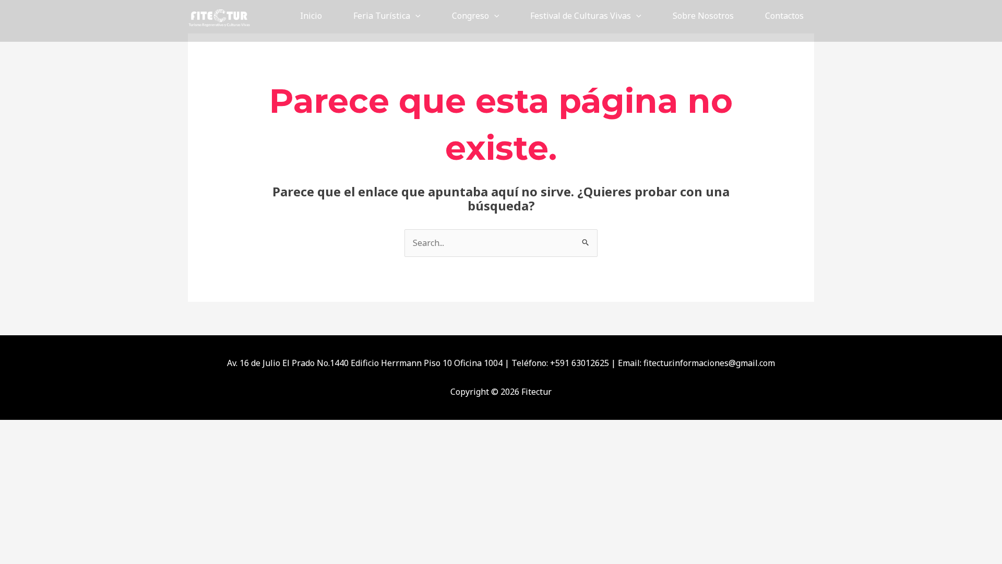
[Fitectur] (219, 14)
